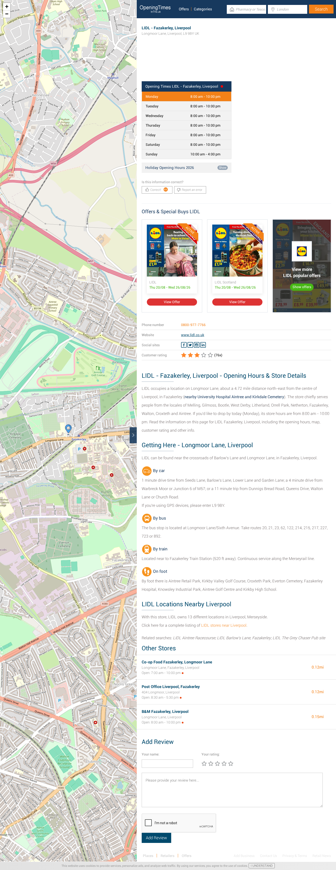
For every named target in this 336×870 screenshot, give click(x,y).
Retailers (167, 856)
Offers (184, 9)
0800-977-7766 (193, 325)
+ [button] (6, 6)
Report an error (192, 190)
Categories (203, 9)
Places (148, 856)
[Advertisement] (236, 65)
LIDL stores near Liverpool (223, 625)
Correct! (158, 190)
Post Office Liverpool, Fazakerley (171, 686)
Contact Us (268, 856)
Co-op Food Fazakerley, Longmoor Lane (177, 662)
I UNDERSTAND (262, 866)
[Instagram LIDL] (196, 345)
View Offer (172, 302)
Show (222, 167)
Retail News (321, 856)
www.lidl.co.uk (192, 335)
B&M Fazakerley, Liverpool (165, 711)
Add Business (244, 856)
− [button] (6, 14)
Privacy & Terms (294, 856)
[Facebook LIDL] (184, 345)
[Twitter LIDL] (190, 345)
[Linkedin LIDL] (203, 345)
